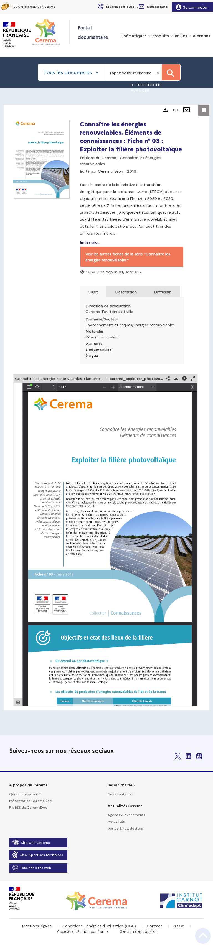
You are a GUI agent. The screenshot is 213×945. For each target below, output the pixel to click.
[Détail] (184, 378)
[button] (117, 6)
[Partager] (168, 378)
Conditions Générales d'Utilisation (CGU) (99, 925)
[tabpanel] (106, 407)
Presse (178, 925)
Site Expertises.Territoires (41, 854)
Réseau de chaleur (102, 337)
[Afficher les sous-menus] (138, 6)
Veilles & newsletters (125, 828)
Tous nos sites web (35, 867)
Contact (154, 925)
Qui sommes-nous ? (25, 793)
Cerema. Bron (110, 171)
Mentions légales (37, 925)
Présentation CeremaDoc (30, 800)
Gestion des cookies (138, 931)
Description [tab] (126, 291)
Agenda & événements (126, 814)
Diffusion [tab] (162, 291)
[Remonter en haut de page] (203, 936)
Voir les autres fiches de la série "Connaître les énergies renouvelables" (127, 257)
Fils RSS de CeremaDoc (28, 807)
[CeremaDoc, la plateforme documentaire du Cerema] (50, 32)
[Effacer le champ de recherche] (158, 72)
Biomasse (94, 343)
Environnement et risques (108, 324)
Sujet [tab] (93, 291)
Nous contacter (121, 793)
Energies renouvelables (154, 324)
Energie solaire (98, 349)
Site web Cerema (35, 842)
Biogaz (91, 355)
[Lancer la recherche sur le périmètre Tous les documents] (171, 72)
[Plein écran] (193, 378)
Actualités (116, 821)
